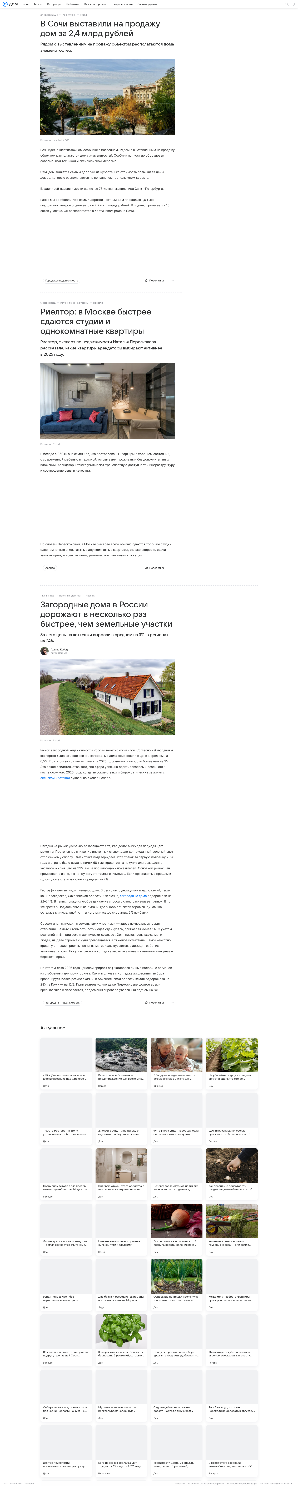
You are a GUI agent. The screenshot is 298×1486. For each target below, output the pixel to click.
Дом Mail (76, 595)
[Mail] (5, 4)
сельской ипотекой (55, 778)
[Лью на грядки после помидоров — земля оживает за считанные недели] (66, 1230)
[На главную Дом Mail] (13, 4)
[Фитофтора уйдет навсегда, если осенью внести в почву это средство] (176, 1119)
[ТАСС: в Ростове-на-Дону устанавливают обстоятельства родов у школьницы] (66, 1119)
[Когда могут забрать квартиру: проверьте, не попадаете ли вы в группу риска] (232, 1285)
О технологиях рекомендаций (242, 1483)
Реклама (29, 1483)
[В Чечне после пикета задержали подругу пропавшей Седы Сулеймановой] (66, 1340)
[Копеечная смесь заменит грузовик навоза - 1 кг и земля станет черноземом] (232, 1230)
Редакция (180, 1483)
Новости (98, 302)
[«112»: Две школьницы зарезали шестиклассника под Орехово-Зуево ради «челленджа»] (66, 1064)
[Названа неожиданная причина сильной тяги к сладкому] (121, 1230)
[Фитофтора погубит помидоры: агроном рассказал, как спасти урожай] (232, 1340)
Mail (5, 1483)
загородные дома (133, 896)
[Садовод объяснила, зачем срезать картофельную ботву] (176, 1396)
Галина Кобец (59, 649)
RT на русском (80, 302)
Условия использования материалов (206, 1483)
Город (83, 14)
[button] (107, 97)
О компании (16, 1483)
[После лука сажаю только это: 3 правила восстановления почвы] (176, 1230)
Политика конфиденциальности (276, 1483)
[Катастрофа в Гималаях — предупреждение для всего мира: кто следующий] (121, 1064)
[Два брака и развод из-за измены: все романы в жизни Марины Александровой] (121, 1285)
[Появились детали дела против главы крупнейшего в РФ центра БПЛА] (66, 1174)
